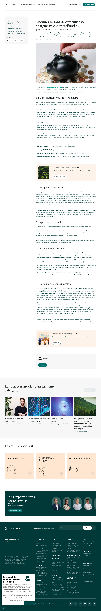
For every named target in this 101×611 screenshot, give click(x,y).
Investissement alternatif (51, 8)
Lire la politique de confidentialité (13, 598)
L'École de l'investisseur (88, 569)
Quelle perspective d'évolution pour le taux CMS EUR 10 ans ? (73, 564)
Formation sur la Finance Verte (89, 575)
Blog (42, 17)
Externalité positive (87, 553)
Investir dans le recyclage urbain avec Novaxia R (73, 542)
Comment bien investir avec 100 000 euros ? (57, 593)
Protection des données (43, 603)
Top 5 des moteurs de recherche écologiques (41, 584)
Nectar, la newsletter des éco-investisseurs (89, 571)
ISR (36, 8)
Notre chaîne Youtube (88, 548)
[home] (7, 5)
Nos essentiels (24, 4)
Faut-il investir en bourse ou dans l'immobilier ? (73, 551)
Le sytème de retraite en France (89, 578)
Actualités (92, 8)
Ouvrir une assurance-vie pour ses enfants (42, 546)
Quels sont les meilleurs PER (41, 568)
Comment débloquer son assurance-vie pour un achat (42, 555)
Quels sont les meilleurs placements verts (57, 571)
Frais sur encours (87, 559)
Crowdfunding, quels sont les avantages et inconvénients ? (73, 587)
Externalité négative (88, 557)
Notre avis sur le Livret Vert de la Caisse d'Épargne (57, 547)
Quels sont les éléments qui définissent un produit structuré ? (73, 592)
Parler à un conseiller (10, 543)
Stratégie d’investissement (76, 8)
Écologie (86, 8)
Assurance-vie (14, 8)
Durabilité (51, 603)
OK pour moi (29, 603)
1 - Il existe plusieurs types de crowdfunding (14, 22)
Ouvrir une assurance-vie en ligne (42, 542)
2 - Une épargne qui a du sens (15, 26)
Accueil (7, 8)
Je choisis (18, 603)
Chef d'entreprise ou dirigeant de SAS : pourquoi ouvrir (42, 572)
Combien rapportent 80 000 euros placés (73, 559)
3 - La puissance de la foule (14, 28)
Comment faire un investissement (58, 566)
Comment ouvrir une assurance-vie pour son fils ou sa (42, 560)
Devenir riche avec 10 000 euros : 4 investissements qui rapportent (58, 589)
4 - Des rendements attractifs (14, 31)
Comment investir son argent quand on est (57, 581)
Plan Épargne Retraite (25, 8)
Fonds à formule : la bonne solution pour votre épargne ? (73, 582)
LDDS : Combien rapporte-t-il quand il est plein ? (73, 573)
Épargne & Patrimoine (63, 8)
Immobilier (41, 8)
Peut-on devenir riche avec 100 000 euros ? (57, 585)
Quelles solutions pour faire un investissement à (58, 562)
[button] (3, 608)
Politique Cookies (58, 603)
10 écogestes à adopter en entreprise (42, 588)
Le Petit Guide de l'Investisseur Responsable (89, 566)
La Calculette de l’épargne (89, 543)
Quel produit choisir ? (88, 541)
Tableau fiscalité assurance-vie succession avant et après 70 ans (42, 550)
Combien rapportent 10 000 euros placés (73, 569)
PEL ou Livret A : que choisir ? (57, 551)
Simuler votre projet (59, 176)
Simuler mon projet (9, 541)
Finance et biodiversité (88, 581)
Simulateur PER (87, 545)
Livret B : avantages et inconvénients (57, 542)
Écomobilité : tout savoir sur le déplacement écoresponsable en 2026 (42, 593)
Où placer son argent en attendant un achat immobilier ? (73, 547)
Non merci (7, 603)
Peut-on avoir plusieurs (41, 576)
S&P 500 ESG (86, 555)
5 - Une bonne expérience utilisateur (16, 33)
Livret (32, 8)
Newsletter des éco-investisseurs (46, 4)
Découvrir (56, 342)
